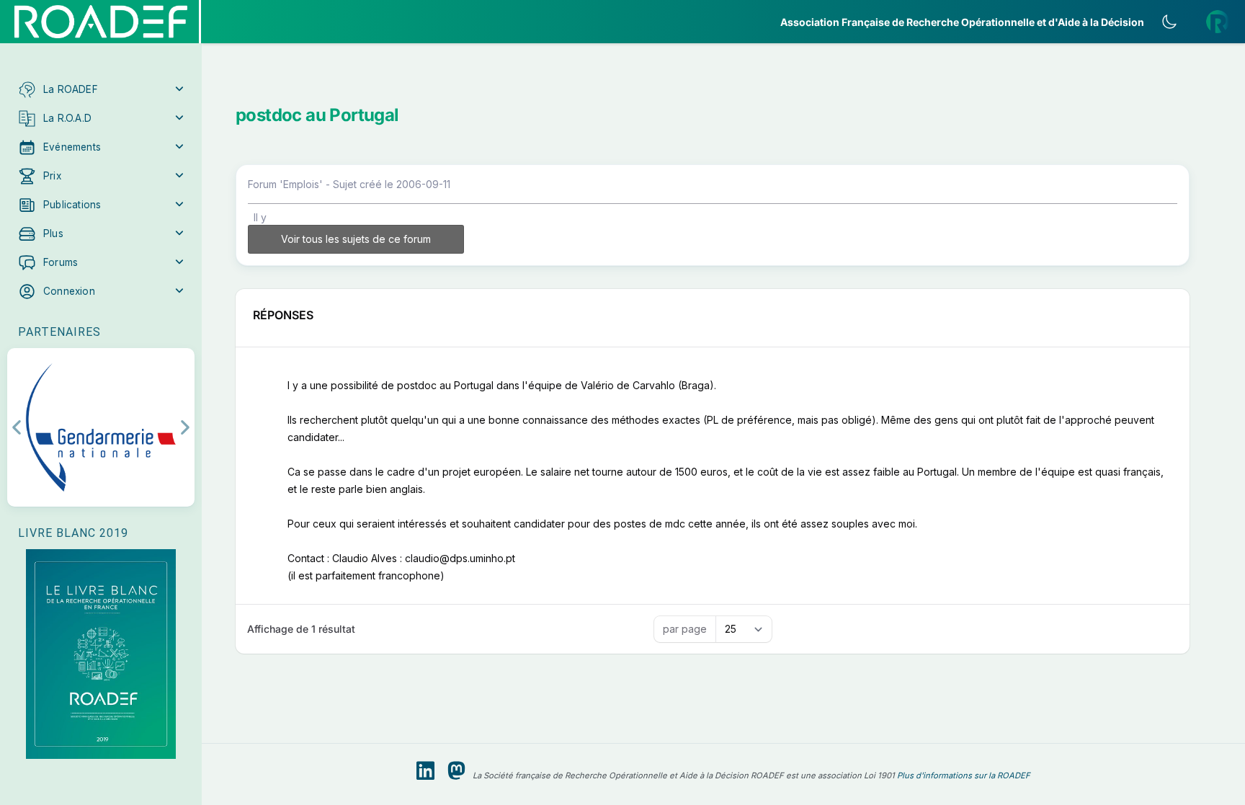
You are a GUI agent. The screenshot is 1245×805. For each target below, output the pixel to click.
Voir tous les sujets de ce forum (356, 239)
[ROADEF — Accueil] (100, 21)
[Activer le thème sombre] (1169, 21)
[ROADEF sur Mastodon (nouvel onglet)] (456, 771)
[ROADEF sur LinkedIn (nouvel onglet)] (425, 771)
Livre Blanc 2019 (73, 533)
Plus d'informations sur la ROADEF (963, 775)
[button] (101, 89)
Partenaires (59, 332)
